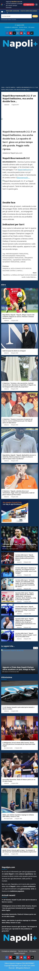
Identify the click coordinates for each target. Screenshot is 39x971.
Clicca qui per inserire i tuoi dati (8, 19)
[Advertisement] (19, 67)
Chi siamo (31, 27)
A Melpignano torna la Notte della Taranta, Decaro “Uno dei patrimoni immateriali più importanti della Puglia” (19, 744)
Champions (6, 258)
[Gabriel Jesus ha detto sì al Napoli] (19, 336)
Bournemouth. (23, 177)
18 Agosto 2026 (27, 588)
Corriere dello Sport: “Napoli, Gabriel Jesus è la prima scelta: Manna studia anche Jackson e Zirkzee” (24, 557)
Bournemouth (7, 256)
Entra (35, 16)
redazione (6, 104)
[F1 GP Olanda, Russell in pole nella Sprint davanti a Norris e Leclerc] (19, 693)
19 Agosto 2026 (14, 496)
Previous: (17, 268)
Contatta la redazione (11, 27)
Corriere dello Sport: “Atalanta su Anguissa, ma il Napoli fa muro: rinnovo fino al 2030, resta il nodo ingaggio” (25, 570)
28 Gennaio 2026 (15, 671)
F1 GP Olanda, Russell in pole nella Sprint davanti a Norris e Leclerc (18, 708)
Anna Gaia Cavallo (8, 748)
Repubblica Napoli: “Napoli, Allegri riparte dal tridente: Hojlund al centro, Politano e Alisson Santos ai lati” (18, 316)
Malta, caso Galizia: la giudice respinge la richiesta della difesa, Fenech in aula (18, 815)
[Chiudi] (4, 5)
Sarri (4, 262)
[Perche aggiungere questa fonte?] (36, 4)
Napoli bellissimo (24, 170)
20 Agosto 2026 (14, 353)
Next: (20, 275)
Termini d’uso (23, 27)
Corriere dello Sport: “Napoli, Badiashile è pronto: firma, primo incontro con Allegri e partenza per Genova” (25, 609)
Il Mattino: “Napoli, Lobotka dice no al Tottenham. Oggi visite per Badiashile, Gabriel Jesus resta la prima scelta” (18, 492)
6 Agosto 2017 (15, 104)
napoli (15, 260)
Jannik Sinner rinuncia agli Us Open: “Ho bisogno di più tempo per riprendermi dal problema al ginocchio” (20, 851)
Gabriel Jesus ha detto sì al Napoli (14, 351)
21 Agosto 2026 (14, 320)
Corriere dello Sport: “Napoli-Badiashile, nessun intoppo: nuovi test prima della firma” (25, 634)
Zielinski (22, 262)
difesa (26, 258)
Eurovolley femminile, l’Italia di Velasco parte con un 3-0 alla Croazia (19, 780)
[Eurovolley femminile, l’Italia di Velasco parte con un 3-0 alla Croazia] (19, 765)
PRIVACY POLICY (20, 30)
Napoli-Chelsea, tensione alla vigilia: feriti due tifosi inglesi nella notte (19, 668)
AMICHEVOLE (10, 254)
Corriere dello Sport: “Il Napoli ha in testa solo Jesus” (19, 545)
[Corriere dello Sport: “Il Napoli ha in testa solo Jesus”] (19, 538)
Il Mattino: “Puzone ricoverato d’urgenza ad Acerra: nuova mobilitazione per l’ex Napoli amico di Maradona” (17, 421)
